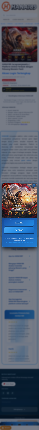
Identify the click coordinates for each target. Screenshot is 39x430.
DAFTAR (19, 230)
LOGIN (19, 223)
